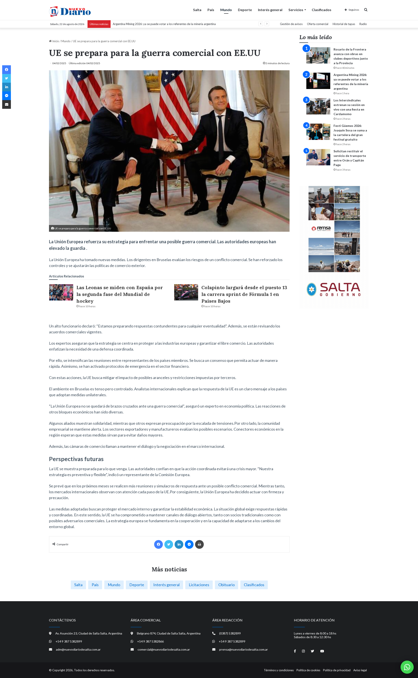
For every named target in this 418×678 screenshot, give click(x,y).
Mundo (226, 10)
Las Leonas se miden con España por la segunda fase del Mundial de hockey (119, 294)
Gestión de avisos (291, 24)
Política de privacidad (337, 670)
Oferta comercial (317, 24)
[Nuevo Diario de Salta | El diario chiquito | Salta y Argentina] (70, 11)
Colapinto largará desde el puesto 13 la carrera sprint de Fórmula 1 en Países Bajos (244, 294)
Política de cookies (308, 670)
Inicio (55, 41)
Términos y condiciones (279, 670)
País (210, 10)
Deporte (245, 10)
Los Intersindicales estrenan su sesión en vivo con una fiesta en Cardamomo (160, 24)
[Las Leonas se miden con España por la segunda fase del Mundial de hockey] (61, 292)
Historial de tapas (344, 24)
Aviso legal (360, 670)
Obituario (226, 584)
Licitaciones (199, 584)
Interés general (270, 10)
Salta (197, 10)
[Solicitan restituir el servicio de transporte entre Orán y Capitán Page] (318, 157)
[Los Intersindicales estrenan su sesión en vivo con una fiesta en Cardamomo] (318, 106)
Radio (363, 24)
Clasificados (321, 10)
